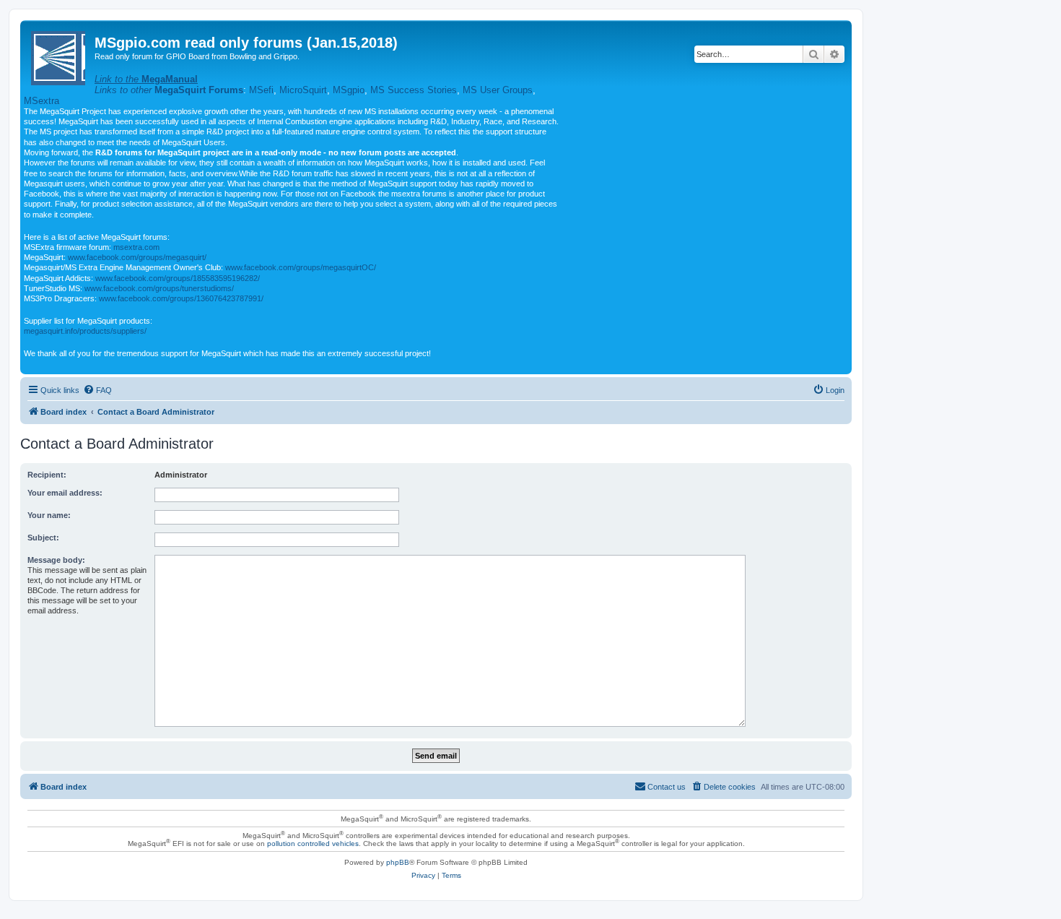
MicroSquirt (303, 90)
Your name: (49, 515)
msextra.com (136, 247)
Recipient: (46, 474)
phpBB (397, 862)
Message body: (56, 560)
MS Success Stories (413, 90)
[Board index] (59, 55)
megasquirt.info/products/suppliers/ (85, 331)
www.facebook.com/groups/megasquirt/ (137, 257)
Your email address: (64, 492)
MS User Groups (498, 90)
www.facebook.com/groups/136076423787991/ (181, 298)
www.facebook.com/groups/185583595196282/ (177, 278)
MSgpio (348, 90)
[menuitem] (97, 390)
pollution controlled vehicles (313, 843)
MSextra (41, 100)
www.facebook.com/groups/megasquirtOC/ (300, 267)
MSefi (261, 90)
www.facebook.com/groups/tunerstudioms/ (159, 288)
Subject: (43, 537)
